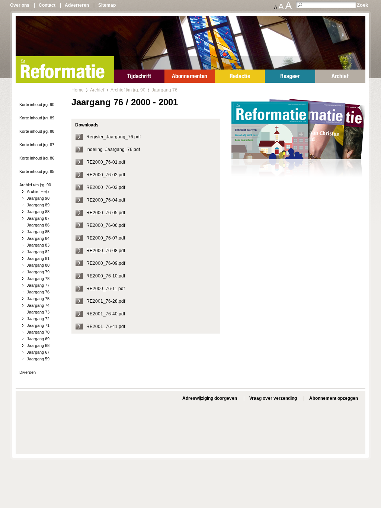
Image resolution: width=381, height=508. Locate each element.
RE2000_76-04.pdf (105, 200)
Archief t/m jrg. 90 (35, 185)
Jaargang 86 (38, 225)
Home (77, 90)
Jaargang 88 (38, 211)
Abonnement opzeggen (333, 398)
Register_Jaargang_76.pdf (113, 136)
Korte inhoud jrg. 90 (36, 104)
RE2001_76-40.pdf (105, 313)
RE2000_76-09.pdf (105, 263)
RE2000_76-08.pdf (105, 250)
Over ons (19, 5)
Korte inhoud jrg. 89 (36, 118)
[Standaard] (298, 148)
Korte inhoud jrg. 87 (36, 144)
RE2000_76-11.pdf (105, 288)
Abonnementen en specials (189, 76)
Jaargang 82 (38, 252)
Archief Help (38, 191)
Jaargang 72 (38, 318)
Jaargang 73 (38, 312)
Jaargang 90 (38, 198)
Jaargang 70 (38, 332)
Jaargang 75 (38, 298)
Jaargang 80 (38, 265)
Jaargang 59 (38, 359)
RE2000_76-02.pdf (105, 174)
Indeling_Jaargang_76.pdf (113, 149)
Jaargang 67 (38, 352)
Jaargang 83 (38, 245)
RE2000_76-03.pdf (105, 187)
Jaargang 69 (38, 339)
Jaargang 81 (38, 258)
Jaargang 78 (38, 278)
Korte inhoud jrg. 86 (36, 158)
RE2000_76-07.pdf (105, 238)
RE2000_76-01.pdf (105, 162)
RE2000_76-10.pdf (105, 276)
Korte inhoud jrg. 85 (36, 171)
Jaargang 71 (38, 325)
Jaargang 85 (38, 231)
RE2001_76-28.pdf (105, 301)
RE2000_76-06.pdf (105, 225)
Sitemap (107, 5)
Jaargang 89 (38, 205)
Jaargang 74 (38, 305)
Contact (47, 5)
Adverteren (77, 5)
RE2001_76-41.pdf (105, 326)
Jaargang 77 (38, 285)
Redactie (240, 76)
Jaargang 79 (38, 272)
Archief (340, 76)
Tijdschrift (139, 76)
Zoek (362, 5)
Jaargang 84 (38, 238)
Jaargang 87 (38, 218)
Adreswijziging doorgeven (209, 398)
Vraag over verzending (273, 398)
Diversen (27, 372)
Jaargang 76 (38, 292)
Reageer (290, 76)
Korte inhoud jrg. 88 (36, 131)
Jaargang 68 (38, 345)
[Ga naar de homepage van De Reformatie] (65, 69)
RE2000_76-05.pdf (105, 212)
